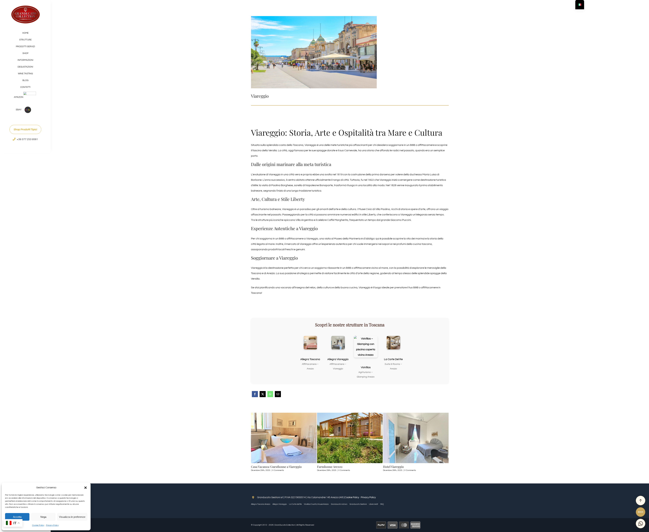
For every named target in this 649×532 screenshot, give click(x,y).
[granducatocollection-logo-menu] (25, 6)
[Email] (278, 396)
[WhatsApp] (270, 396)
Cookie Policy (38, 525)
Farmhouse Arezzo (263, 467)
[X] (263, 396)
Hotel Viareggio (327, 467)
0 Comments (278, 470)
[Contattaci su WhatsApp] (640, 523)
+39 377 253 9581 (27, 139)
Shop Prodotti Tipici (25, 129)
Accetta (17, 516)
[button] (85, 487)
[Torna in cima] (640, 500)
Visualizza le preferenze (72, 516)
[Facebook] (255, 396)
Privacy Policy (52, 525)
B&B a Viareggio (394, 467)
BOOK (640, 512)
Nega (43, 516)
